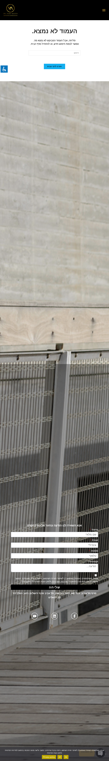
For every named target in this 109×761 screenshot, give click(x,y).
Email (94, 540)
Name (94, 529)
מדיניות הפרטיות (59, 581)
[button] (103, 10)
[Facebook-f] (74, 616)
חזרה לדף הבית (54, 66)
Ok (66, 757)
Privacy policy (49, 757)
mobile (94, 551)
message (93, 561)
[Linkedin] (54, 616)
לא (60, 757)
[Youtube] (34, 616)
